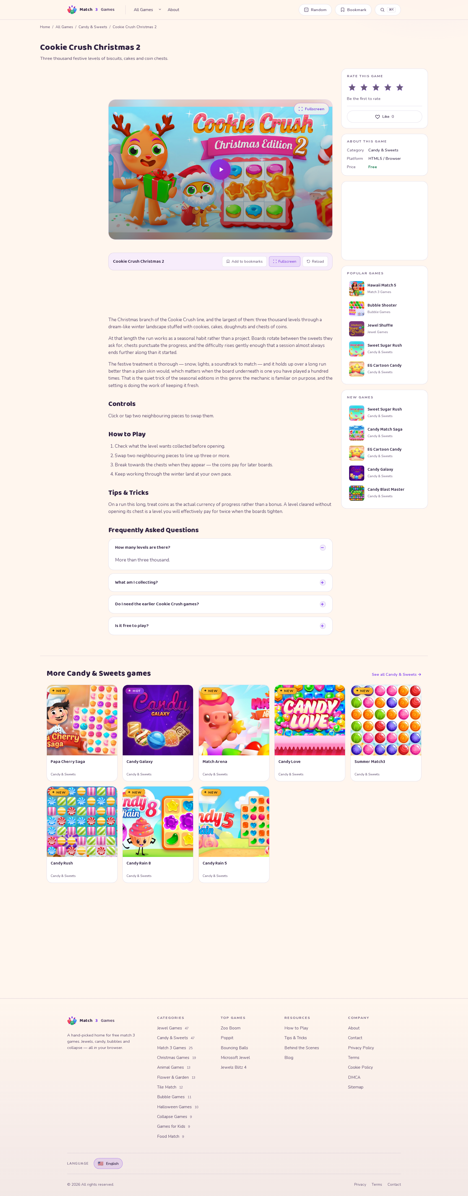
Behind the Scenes (301, 1048)
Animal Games (173, 1067)
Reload (318, 261)
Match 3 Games (175, 1048)
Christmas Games (176, 1057)
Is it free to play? (132, 625)
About (173, 9)
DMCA (354, 1077)
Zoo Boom (230, 1028)
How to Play (296, 1028)
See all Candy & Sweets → (396, 674)
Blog (288, 1057)
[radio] (352, 87)
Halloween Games (177, 1107)
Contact (355, 1038)
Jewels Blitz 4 (233, 1067)
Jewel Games (172, 1028)
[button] (220, 169)
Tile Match (170, 1087)
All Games (143, 9)
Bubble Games (174, 1097)
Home (45, 27)
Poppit (227, 1038)
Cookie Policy (360, 1067)
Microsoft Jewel (235, 1057)
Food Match (170, 1136)
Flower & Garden (176, 1077)
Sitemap (355, 1087)
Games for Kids (173, 1126)
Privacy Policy (361, 1048)
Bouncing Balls (234, 1048)
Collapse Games (174, 1116)
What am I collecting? (136, 582)
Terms (353, 1057)
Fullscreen (287, 261)
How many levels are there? (142, 547)
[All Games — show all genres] (160, 9)
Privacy (360, 1184)
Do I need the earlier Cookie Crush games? (157, 604)
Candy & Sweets (93, 27)
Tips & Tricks (295, 1038)
